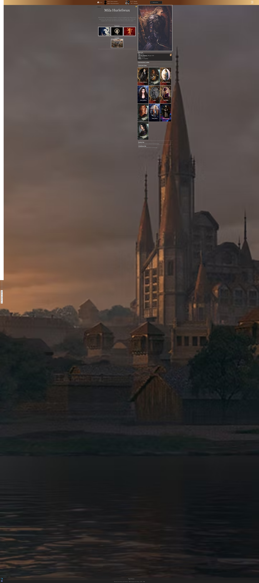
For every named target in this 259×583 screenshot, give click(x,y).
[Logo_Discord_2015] (2, 581)
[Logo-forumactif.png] (2, 579)
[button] (252, 2)
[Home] (136, 6)
